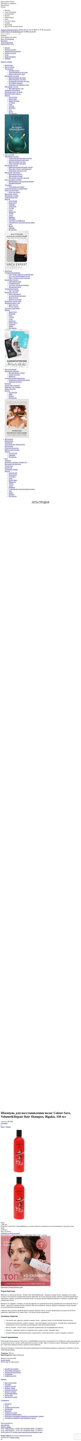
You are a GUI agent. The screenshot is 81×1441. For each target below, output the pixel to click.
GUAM (11, 208)
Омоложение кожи (15, 281)
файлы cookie (14, 1437)
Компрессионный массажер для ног (21, 167)
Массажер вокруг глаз (16, 88)
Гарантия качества (11, 1390)
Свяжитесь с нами (11, 1413)
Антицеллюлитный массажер (19, 160)
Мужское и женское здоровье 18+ (16, 462)
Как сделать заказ (10, 1383)
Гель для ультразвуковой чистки (19, 276)
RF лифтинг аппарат (16, 83)
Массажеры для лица (12, 76)
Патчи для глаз (14, 306)
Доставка (8, 1384)
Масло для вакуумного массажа (19, 278)
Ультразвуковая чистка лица (18, 72)
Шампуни (12, 376)
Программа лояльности (12, 1370)
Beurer (11, 111)
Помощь (7, 58)
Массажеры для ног (11, 165)
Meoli (10, 394)
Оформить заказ (37, 1432)
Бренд (3, 1127)
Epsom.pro (12, 321)
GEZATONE (13, 97)
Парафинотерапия (15, 183)
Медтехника (9, 439)
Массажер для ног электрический (20, 169)
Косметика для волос (12, 371)
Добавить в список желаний (10, 1233)
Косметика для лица (11, 280)
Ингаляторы (9, 446)
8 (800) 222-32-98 (30, 31)
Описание (4, 1287)
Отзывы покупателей (12, 1407)
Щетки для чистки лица (17, 74)
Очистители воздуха (12, 448)
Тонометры (8, 443)
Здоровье (8, 460)
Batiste (11, 326)
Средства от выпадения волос (15, 378)
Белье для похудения (12, 190)
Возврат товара (10, 1388)
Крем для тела (13, 298)
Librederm (12, 324)
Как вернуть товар (11, 1397)
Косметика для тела (11, 292)
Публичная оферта (11, 1393)
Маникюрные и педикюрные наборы (21, 181)
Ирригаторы (9, 441)
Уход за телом (9, 155)
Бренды (7, 48)
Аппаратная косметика (12, 273)
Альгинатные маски (11, 289)
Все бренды (13, 113)
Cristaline (12, 205)
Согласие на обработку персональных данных (20, 1418)
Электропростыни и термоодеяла (16, 188)
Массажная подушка (16, 176)
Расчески (8, 383)
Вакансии (8, 1411)
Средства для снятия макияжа (19, 285)
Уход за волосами (10, 369)
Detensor (11, 228)
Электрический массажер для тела (20, 158)
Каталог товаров (6, 62)
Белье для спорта (14, 192)
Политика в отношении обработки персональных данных (24, 1416)
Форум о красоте (10, 53)
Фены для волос (10, 389)
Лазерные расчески (15, 382)
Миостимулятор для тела (17, 162)
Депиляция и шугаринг (16, 187)
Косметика (8, 271)
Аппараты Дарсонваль (12, 90)
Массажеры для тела (11, 156)
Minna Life (12, 212)
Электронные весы (11, 197)
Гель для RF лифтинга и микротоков (21, 274)
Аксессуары (9, 466)
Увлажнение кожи (15, 287)
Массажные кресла (11, 194)
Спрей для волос (14, 374)
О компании (5, 1400)
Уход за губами (14, 290)
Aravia (11, 215)
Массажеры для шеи (11, 196)
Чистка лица (9, 69)
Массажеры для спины (12, 172)
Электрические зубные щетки (15, 444)
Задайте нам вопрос (19, 1432)
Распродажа (9, 65)
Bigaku (8, 1127)
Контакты (8, 1404)
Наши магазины (10, 57)
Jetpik (10, 478)
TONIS (11, 213)
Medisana (12, 217)
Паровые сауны (14, 70)
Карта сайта (9, 1395)
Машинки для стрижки (12, 387)
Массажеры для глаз (11, 86)
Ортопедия (8, 468)
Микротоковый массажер (17, 78)
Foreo (10, 104)
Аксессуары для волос (12, 385)
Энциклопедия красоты (13, 51)
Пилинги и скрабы (15, 299)
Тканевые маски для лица (13, 92)
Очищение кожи (14, 283)
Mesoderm (12, 314)
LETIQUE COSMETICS (17, 221)
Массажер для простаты (13, 464)
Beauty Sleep (13, 323)
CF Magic (12, 103)
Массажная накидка (15, 174)
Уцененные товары (11, 469)
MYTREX (12, 108)
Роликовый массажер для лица (19, 81)
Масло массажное (15, 294)
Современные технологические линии (22, 222)
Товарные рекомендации (13, 1414)
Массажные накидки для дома (19, 178)
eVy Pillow (12, 476)
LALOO (11, 106)
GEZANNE (12, 206)
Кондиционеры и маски (17, 373)
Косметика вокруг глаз (12, 303)
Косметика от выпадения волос (19, 380)
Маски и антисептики (12, 450)
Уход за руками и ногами (13, 180)
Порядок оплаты (10, 1386)
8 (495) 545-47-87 (10, 1376)
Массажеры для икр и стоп (18, 171)
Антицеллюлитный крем (17, 296)
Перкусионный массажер (17, 163)
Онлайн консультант (12, 1369)
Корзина (29, 1432)
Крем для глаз (13, 305)
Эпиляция (8, 185)
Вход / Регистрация (7, 39)
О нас (7, 55)
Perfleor (11, 396)
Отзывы (11, 1287)
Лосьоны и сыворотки (12, 308)
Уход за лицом (9, 67)
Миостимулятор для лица (17, 79)
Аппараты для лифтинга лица (19, 85)
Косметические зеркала (12, 94)
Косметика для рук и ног (13, 301)
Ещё (6, 459)
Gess (10, 110)
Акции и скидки (10, 49)
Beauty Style (13, 99)
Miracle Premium (14, 101)
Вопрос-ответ (18, 1287)
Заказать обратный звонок (9, 30)
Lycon (11, 210)
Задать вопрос (5, 1360)
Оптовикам (8, 1374)
